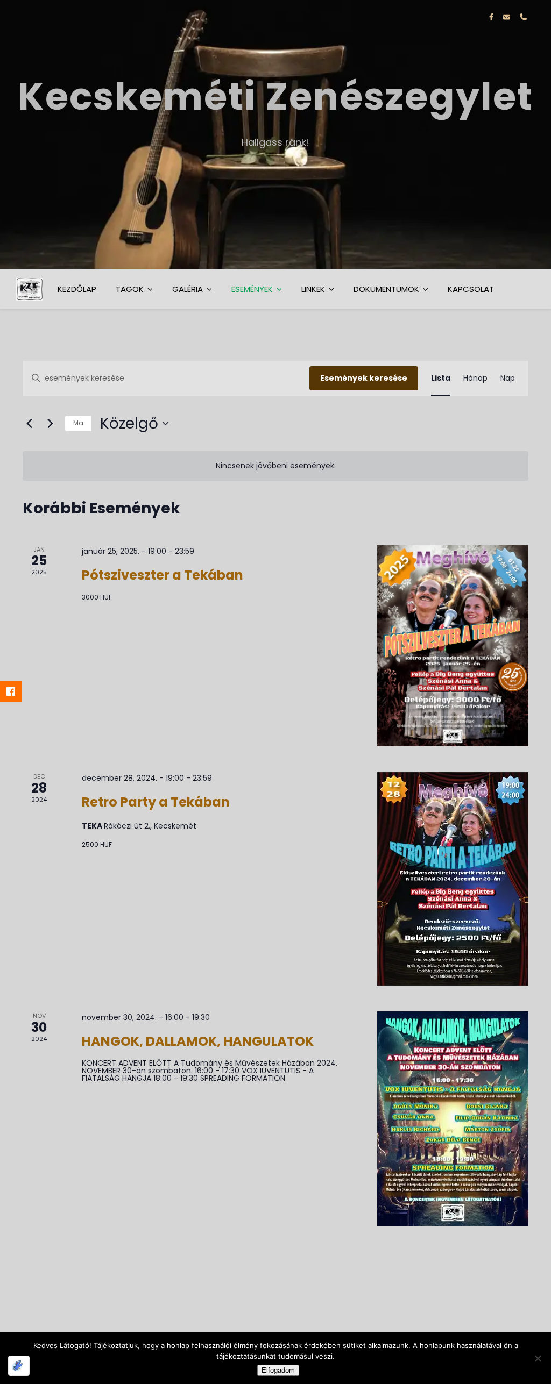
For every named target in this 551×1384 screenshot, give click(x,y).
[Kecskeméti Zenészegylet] (275, 134)
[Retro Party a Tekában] (452, 879)
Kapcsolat (471, 289)
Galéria (187, 289)
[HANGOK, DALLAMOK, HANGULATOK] (452, 1118)
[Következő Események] (50, 423)
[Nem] (537, 1358)
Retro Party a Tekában (156, 802)
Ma (78, 422)
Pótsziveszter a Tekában (162, 575)
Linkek (313, 289)
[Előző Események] (29, 423)
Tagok (130, 289)
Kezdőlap (77, 289)
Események (252, 289)
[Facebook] (19, 691)
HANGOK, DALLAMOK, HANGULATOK (198, 1041)
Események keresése (363, 378)
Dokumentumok (386, 289)
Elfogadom (278, 1370)
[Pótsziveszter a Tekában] (452, 645)
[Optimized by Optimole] (19, 1366)
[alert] (275, 466)
